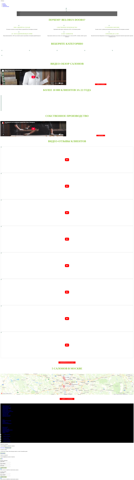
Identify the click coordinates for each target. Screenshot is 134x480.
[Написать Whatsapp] (66, 8)
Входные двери (5, 409)
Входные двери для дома (7, 410)
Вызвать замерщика (6, 430)
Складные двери (5, 413)
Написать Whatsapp (6, 436)
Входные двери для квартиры (8, 411)
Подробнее (100, 135)
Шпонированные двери (7, 407)
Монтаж (4, 432)
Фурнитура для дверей (7, 415)
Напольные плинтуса (6, 416)
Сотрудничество (5, 422)
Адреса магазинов (6, 6)
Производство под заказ (7, 420)
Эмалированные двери (7, 408)
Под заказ (4, 4)
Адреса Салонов (101, 84)
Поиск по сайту (5, 427)
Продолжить (2, 447)
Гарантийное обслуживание (8, 429)
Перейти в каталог (67, 362)
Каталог (4, 3)
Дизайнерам (5, 5)
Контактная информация (7, 423)
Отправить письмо (6, 439)
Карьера (4, 421)
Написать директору (7, 441)
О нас (4, 419)
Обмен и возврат (6, 431)
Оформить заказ (8, 447)
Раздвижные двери (6, 412)
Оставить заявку (3, 467)
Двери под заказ (5, 414)
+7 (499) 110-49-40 (67, 9)
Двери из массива (6, 406)
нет (2, 458)
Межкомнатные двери (6, 405)
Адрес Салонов (67, 399)
